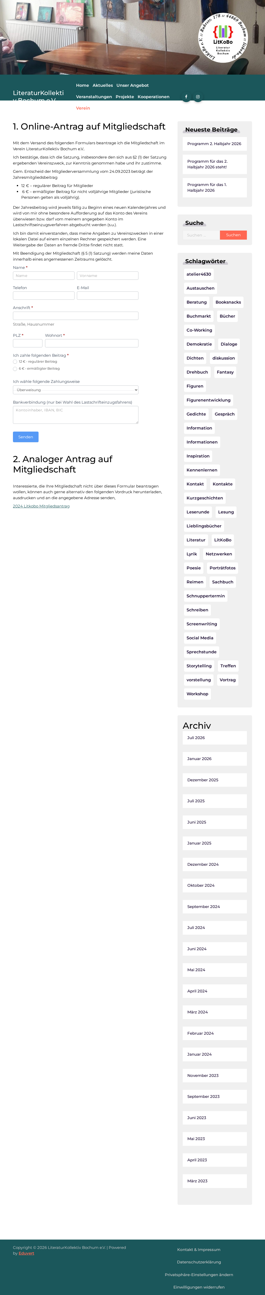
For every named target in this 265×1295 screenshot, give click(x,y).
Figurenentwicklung (209, 400)
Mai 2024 (196, 969)
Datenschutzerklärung (199, 1262)
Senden (25, 436)
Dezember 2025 (202, 779)
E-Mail (83, 287)
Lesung (226, 512)
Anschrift (23, 307)
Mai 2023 (196, 1138)
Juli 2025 (196, 800)
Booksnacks (228, 302)
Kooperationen (154, 96)
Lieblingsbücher (204, 526)
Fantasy (225, 372)
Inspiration (198, 456)
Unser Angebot (132, 85)
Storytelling (199, 665)
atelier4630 (199, 274)
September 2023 (203, 1096)
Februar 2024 (200, 1033)
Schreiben (197, 609)
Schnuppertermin (206, 595)
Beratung (197, 302)
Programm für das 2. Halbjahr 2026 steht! (207, 164)
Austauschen (201, 288)
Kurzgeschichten (205, 498)
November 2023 (203, 1075)
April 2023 (197, 1159)
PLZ (18, 335)
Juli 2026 (196, 737)
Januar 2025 (199, 843)
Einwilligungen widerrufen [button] (199, 1287)
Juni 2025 (196, 822)
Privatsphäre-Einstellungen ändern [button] (199, 1274)
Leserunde (198, 512)
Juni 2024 (197, 948)
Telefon (20, 287)
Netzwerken (219, 554)
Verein (83, 108)
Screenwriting (202, 623)
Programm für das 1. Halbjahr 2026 (207, 187)
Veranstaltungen (94, 96)
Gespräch (225, 414)
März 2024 (197, 1012)
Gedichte (196, 414)
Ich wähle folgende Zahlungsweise (46, 381)
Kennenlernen (202, 470)
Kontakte (223, 484)
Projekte (125, 96)
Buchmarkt (199, 316)
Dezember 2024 (203, 864)
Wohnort (55, 335)
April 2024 (197, 991)
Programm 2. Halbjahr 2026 (214, 143)
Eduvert (26, 1253)
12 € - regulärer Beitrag (37, 361)
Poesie (194, 568)
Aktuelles (103, 85)
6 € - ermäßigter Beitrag (39, 368)
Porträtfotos (222, 568)
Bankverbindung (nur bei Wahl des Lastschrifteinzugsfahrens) (72, 402)
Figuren (195, 386)
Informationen (202, 442)
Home (82, 85)
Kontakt (195, 484)
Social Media (200, 637)
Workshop (197, 693)
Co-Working (199, 330)
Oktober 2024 (201, 885)
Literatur (196, 540)
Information (199, 428)
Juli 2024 (196, 927)
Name (20, 267)
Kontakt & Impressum (198, 1249)
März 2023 (197, 1180)
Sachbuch (222, 581)
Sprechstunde (202, 651)
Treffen (228, 665)
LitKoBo (222, 540)
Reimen (195, 581)
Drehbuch (197, 372)
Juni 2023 (196, 1117)
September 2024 (203, 906)
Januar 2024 (199, 1054)
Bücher (227, 316)
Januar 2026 (199, 758)
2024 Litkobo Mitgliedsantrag (41, 506)
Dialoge (229, 344)
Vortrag (228, 679)
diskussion (223, 358)
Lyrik (192, 554)
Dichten (195, 358)
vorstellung (199, 679)
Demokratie (199, 344)
